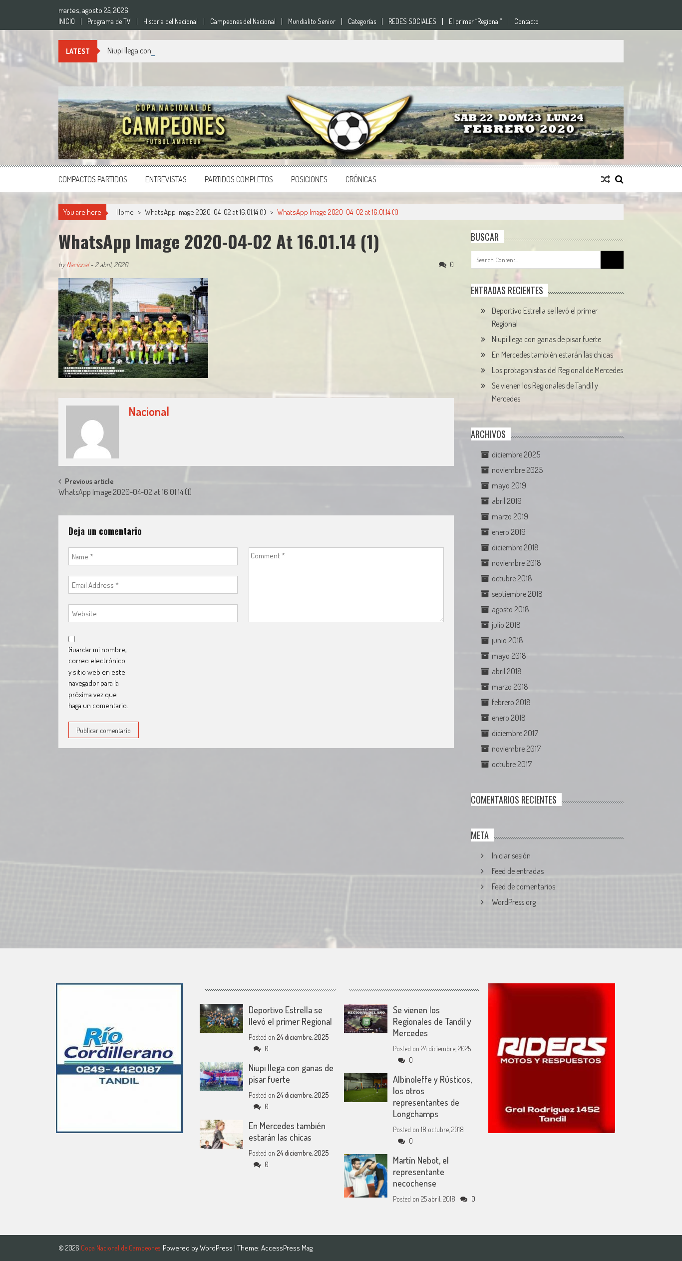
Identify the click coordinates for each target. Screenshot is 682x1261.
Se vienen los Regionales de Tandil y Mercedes (432, 1021)
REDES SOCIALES (412, 21)
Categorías (362, 21)
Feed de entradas (518, 871)
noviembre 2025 (517, 470)
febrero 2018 (511, 702)
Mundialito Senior (312, 21)
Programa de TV (109, 21)
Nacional (77, 264)
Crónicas (360, 179)
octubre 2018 (512, 578)
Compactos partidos (92, 179)
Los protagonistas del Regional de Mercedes (557, 370)
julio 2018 (506, 625)
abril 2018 (507, 671)
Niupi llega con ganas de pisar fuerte (162, 50)
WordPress (217, 1248)
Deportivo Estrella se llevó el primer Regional (290, 1015)
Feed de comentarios (523, 886)
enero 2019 (509, 532)
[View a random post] (605, 179)
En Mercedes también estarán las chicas (552, 355)
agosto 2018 (510, 609)
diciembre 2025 (516, 454)
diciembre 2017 (515, 733)
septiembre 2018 (517, 594)
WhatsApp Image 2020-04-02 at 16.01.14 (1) (205, 212)
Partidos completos (239, 179)
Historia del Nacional (170, 21)
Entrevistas (166, 179)
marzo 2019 (510, 516)
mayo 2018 (509, 656)
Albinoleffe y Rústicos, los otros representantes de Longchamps (432, 1096)
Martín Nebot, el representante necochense (421, 1172)
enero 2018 (509, 718)
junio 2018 (507, 640)
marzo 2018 (510, 687)
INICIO (66, 21)
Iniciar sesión (511, 855)
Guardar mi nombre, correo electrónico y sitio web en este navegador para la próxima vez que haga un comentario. (98, 678)
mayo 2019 (509, 485)
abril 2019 (507, 501)
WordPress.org (514, 902)
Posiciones (309, 179)
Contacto (526, 21)
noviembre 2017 (516, 749)
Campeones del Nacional (243, 21)
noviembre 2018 (516, 563)
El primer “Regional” (475, 21)
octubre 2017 (512, 764)
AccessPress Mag (287, 1248)
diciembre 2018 (515, 547)
